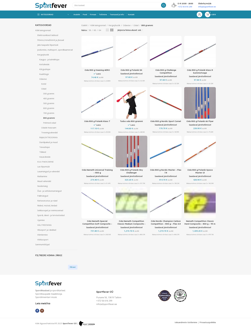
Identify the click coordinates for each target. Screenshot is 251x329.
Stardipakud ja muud (48, 142)
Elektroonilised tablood (47, 35)
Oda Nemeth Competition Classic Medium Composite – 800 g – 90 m (131, 224)
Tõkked (42, 152)
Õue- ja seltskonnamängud (49, 191)
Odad (43, 88)
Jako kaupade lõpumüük (47, 45)
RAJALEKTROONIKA (48, 137)
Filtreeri (73, 267)
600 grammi (48, 108)
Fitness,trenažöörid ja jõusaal (50, 40)
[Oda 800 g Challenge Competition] (166, 51)
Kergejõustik (43, 54)
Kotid (43, 83)
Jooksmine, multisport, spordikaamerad (55, 49)
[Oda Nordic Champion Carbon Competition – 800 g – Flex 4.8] (166, 203)
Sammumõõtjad (42, 244)
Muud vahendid (44, 181)
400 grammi (48, 98)
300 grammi (48, 93)
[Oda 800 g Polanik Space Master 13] (200, 151)
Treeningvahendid (49, 132)
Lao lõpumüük (43, 166)
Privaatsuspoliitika (207, 322)
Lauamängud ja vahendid (48, 171)
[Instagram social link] (42, 311)
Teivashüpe (44, 147)
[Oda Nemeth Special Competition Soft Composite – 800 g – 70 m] (97, 203)
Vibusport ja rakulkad (46, 229)
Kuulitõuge (44, 74)
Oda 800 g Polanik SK (131, 70)
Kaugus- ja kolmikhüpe (49, 59)
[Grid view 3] (107, 30)
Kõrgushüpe (44, 69)
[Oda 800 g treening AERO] (97, 51)
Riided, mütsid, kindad (47, 205)
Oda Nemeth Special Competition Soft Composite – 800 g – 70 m (97, 224)
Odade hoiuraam (48, 127)
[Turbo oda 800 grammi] (131, 103)
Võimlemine (42, 234)
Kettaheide (44, 64)
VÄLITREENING (44, 225)
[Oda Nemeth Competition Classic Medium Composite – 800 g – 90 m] (131, 203)
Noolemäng (42, 186)
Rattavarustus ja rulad (47, 200)
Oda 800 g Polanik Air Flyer (199, 121)
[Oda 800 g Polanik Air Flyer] (200, 103)
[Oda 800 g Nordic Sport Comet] (166, 103)
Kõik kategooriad (43, 30)
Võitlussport (42, 239)
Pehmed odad (49, 122)
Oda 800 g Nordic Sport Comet (165, 121)
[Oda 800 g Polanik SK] (131, 51)
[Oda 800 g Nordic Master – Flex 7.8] (166, 151)
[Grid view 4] (111, 30)
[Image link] (48, 283)
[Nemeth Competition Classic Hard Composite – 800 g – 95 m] (200, 203)
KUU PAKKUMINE (45, 161)
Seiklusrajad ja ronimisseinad (50, 210)
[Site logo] (51, 5)
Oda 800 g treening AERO (97, 70)
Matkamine (42, 176)
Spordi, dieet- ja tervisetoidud (51, 215)
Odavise (43, 79)
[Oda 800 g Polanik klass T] (97, 103)
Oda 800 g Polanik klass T (97, 121)
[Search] (163, 5)
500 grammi (48, 103)
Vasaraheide (44, 156)
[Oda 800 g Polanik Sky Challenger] (131, 151)
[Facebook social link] (37, 311)
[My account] (199, 14)
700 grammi (48, 113)
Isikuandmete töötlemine (186, 322)
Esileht (84, 25)
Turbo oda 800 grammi (131, 121)
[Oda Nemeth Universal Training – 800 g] (97, 151)
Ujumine (41, 220)
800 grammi (49, 118)
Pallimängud (42, 195)
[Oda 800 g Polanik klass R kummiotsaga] (200, 51)
